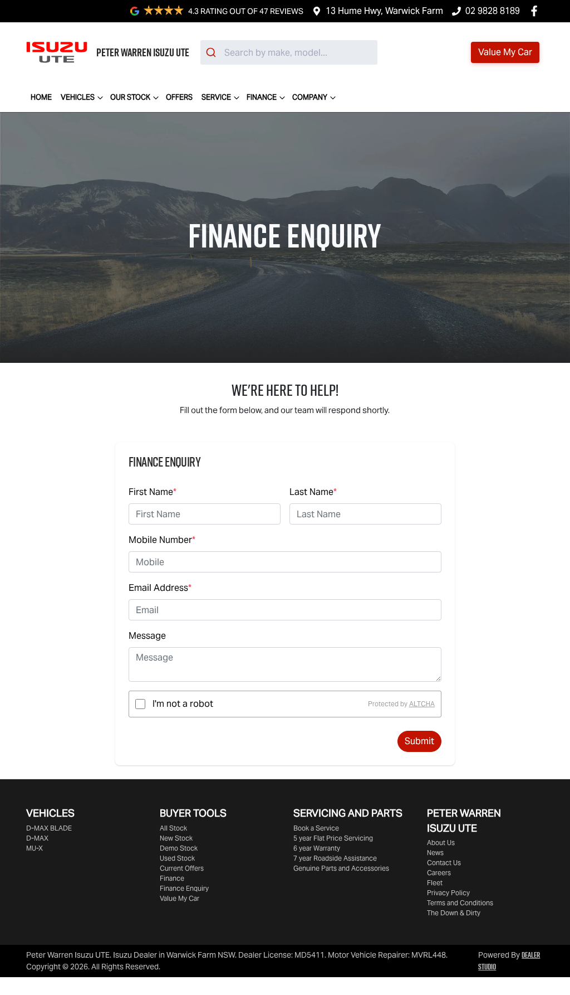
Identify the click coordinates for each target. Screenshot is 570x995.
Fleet (435, 882)
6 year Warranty (316, 848)
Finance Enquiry (184, 888)
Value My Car (179, 898)
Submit (419, 741)
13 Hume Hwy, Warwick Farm (384, 11)
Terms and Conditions (460, 903)
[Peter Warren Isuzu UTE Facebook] (536, 11)
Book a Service (316, 828)
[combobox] (288, 52)
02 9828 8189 (492, 11)
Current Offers (182, 868)
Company (309, 97)
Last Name (313, 492)
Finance (262, 97)
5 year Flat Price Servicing (333, 838)
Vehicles (78, 97)
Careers (439, 872)
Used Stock (177, 858)
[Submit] (212, 52)
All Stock (173, 828)
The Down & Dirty (453, 913)
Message (147, 636)
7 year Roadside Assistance (335, 858)
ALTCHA (422, 704)
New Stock (176, 838)
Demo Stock (179, 848)
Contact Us (444, 862)
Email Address (160, 588)
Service (216, 97)
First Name (152, 492)
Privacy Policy (448, 893)
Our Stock (130, 97)
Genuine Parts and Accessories (341, 868)
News (435, 852)
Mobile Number (162, 540)
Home (41, 97)
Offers (179, 97)
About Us (441, 842)
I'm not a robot (183, 704)
